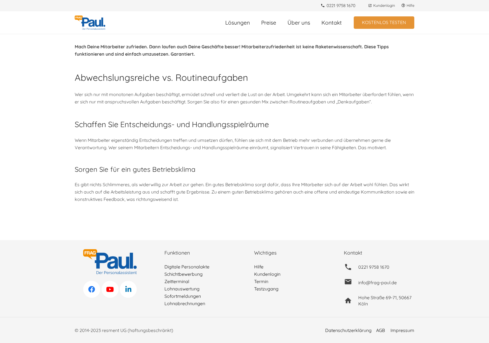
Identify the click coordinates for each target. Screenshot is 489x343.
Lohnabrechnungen (184, 303)
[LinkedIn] (128, 289)
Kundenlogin (267, 274)
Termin (261, 281)
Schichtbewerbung (183, 274)
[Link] (90, 23)
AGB (380, 330)
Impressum (402, 330)
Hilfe (258, 267)
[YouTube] (110, 289)
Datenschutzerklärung (348, 330)
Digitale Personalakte (186, 267)
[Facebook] (91, 289)
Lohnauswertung (182, 289)
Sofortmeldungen (182, 296)
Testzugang (266, 289)
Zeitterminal (176, 281)
